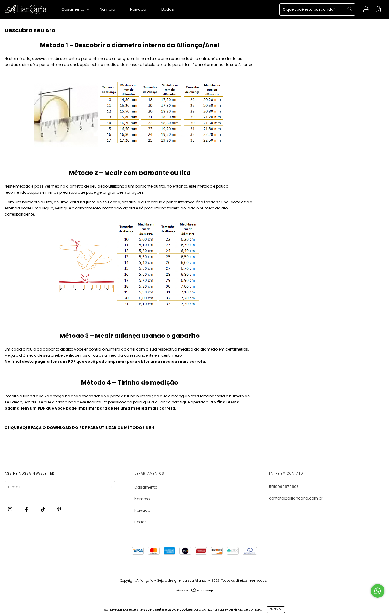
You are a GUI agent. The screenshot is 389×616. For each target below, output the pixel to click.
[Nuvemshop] (195, 591)
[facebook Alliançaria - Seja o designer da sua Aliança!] (27, 509)
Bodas (167, 9)
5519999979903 (284, 486)
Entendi (276, 609)
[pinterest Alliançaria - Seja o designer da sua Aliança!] (59, 509)
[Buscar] (349, 9)
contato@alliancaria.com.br (295, 498)
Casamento (73, 9)
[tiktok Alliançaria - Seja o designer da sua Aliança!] (43, 509)
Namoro (108, 9)
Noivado (138, 9)
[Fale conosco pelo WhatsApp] (377, 591)
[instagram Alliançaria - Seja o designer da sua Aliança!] (10, 509)
